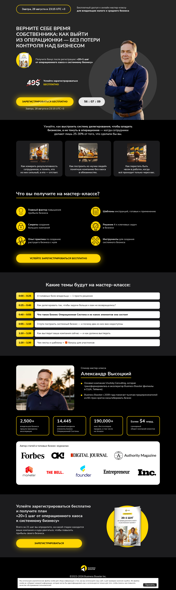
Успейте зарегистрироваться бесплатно (58, 258)
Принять (150, 584)
